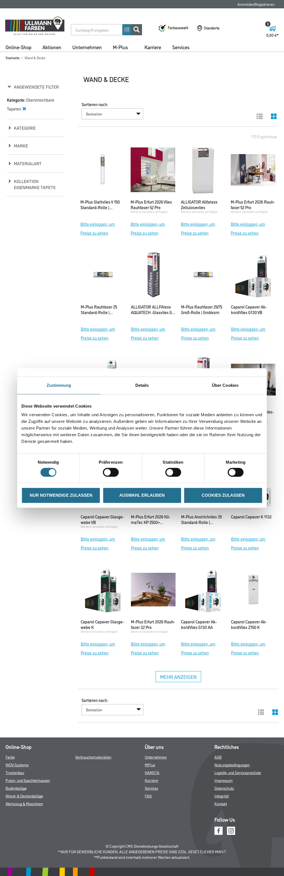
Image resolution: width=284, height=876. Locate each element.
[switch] (112, 472)
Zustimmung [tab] (59, 385)
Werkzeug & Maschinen (24, 803)
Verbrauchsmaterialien (93, 756)
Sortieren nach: (95, 104)
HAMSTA (152, 772)
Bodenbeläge (16, 787)
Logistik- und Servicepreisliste (237, 772)
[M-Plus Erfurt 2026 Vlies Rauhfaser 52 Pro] (153, 171)
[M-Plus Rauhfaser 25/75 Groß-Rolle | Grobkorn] (203, 276)
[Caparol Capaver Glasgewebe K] (103, 591)
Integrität (221, 795)
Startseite (12, 57)
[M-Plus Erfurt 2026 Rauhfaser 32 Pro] (153, 591)
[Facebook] (218, 830)
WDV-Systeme (17, 764)
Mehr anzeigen (178, 676)
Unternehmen (87, 47)
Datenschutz (224, 787)
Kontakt (220, 803)
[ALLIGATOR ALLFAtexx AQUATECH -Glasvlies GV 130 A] (153, 276)
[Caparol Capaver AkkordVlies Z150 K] (253, 591)
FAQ (148, 795)
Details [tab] (142, 385)
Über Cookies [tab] (225, 385)
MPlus (150, 764)
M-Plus (120, 47)
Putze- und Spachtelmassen (28, 780)
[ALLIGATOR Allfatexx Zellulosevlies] (203, 171)
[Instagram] (231, 830)
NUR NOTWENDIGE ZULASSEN (61, 495)
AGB (218, 756)
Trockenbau (15, 772)
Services (180, 47)
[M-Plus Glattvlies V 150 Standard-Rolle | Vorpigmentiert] (102, 171)
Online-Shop (18, 47)
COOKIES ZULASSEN (223, 495)
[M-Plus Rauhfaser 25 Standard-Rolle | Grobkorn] (103, 276)
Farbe (10, 756)
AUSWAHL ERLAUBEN (142, 495)
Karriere (152, 47)
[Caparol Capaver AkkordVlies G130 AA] (203, 591)
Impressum (223, 780)
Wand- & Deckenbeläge (24, 795)
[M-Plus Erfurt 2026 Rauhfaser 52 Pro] (253, 171)
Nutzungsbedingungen (232, 764)
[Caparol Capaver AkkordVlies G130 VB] (253, 276)
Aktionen (51, 47)
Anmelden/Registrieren (255, 4)
